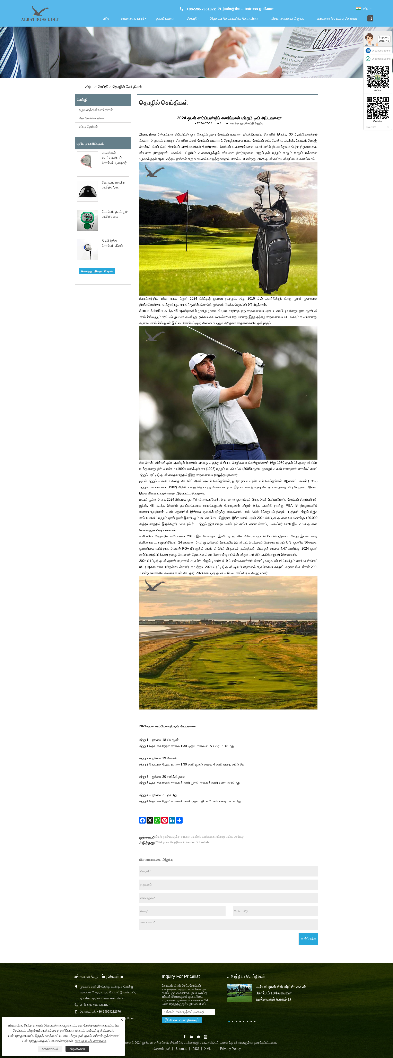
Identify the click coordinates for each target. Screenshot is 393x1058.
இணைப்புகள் (161, 1048)
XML (207, 1048)
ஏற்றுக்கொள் (77, 1048)
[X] (150, 820)
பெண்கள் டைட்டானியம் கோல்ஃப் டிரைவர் (114, 158)
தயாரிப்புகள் (165, 18)
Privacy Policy (230, 1048)
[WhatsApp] (157, 820)
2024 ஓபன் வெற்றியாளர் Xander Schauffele (182, 842)
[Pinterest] (164, 820)
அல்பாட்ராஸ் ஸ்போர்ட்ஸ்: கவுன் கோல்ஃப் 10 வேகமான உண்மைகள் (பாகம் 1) (281, 993)
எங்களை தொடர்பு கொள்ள (337, 18)
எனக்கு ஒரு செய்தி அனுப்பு (246, 123)
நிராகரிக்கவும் (50, 1048)
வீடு (106, 18)
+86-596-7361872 (98, 1004)
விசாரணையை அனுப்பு (288, 18)
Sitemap (181, 1048)
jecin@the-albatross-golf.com (248, 9)
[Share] (179, 820)
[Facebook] (142, 820)
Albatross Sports (381, 50)
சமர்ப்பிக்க (308, 939)
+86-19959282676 (109, 1011)
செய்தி (192, 18)
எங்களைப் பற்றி (132, 18)
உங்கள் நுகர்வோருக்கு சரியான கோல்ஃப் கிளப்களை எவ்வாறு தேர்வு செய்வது (199, 836)
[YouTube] (205, 1036)
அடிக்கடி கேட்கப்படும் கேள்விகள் (234, 18)
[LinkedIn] (172, 820)
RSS (195, 1048)
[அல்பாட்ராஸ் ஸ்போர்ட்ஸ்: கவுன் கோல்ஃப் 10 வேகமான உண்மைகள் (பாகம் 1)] (239, 992)
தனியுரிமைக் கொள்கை (90, 1041)
